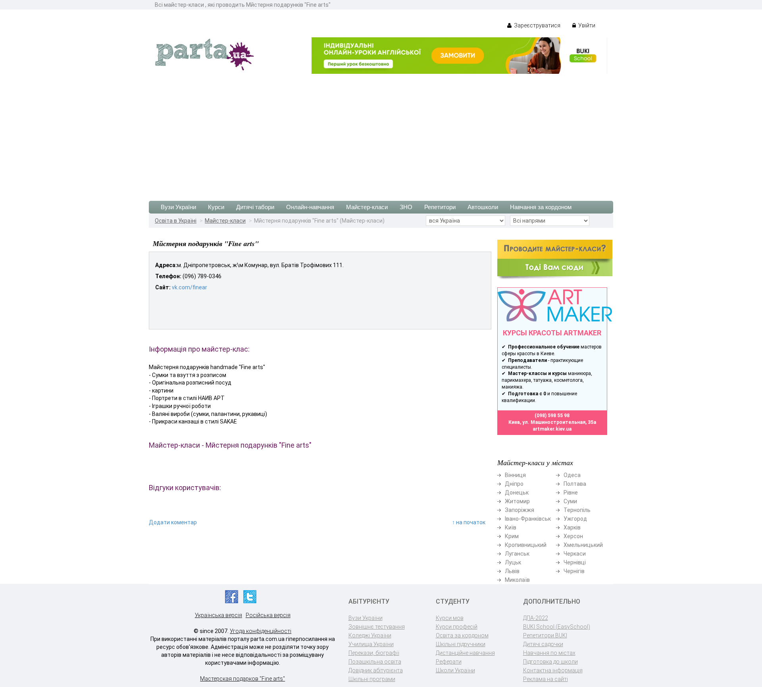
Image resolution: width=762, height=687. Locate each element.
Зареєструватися (536, 25)
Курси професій (456, 626)
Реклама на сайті (545, 679)
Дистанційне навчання (465, 653)
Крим (512, 536)
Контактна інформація (553, 670)
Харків (572, 527)
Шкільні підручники (460, 644)
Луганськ (517, 553)
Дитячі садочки (543, 644)
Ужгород (575, 519)
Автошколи (483, 207)
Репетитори (440, 207)
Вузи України (178, 207)
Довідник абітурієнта (375, 670)
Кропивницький (525, 545)
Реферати (449, 661)
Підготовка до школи (550, 661)
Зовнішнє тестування (376, 626)
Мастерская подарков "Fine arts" (242, 678)
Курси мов (450, 618)
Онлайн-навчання (310, 207)
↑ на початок (468, 522)
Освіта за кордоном (462, 635)
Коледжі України (369, 635)
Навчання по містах (549, 653)
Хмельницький (583, 545)
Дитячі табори (255, 207)
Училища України (371, 644)
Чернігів (574, 571)
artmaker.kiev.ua (552, 429)
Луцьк (513, 562)
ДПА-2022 (535, 618)
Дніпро (514, 484)
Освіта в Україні (175, 220)
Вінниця (515, 475)
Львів (512, 571)
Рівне (571, 492)
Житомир (517, 501)
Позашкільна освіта (374, 661)
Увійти (586, 25)
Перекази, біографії (373, 653)
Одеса (572, 475)
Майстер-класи (367, 207)
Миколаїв (517, 580)
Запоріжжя (519, 510)
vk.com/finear (189, 287)
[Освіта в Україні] (204, 54)
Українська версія (218, 615)
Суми (570, 501)
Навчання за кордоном (541, 207)
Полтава (575, 484)
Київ (510, 527)
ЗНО (406, 207)
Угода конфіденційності (260, 631)
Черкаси (575, 553)
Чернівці (575, 562)
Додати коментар (173, 522)
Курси (216, 207)
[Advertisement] (381, 133)
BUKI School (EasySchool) (556, 626)
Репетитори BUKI (545, 635)
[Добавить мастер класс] (554, 259)
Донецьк (517, 492)
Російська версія (268, 615)
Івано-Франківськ (528, 519)
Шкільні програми (371, 679)
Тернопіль (577, 510)
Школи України (455, 670)
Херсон (573, 536)
